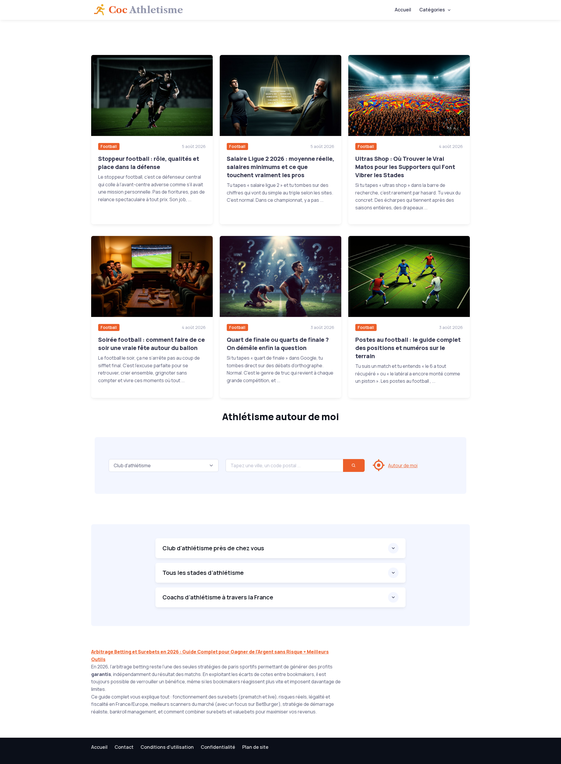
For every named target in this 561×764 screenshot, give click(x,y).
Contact (124, 747)
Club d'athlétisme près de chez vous (213, 548)
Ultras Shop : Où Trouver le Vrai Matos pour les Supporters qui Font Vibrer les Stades (405, 167)
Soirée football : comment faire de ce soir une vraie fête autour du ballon (151, 344)
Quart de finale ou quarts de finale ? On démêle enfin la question (278, 344)
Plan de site (255, 747)
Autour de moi (403, 465)
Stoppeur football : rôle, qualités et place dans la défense (148, 163)
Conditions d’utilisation (167, 747)
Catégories (432, 9)
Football (109, 146)
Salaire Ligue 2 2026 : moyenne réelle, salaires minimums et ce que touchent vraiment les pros (280, 167)
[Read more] (152, 95)
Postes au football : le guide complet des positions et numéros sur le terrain (408, 348)
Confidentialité (218, 747)
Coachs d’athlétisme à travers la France (217, 597)
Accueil (403, 9)
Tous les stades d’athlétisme (203, 573)
